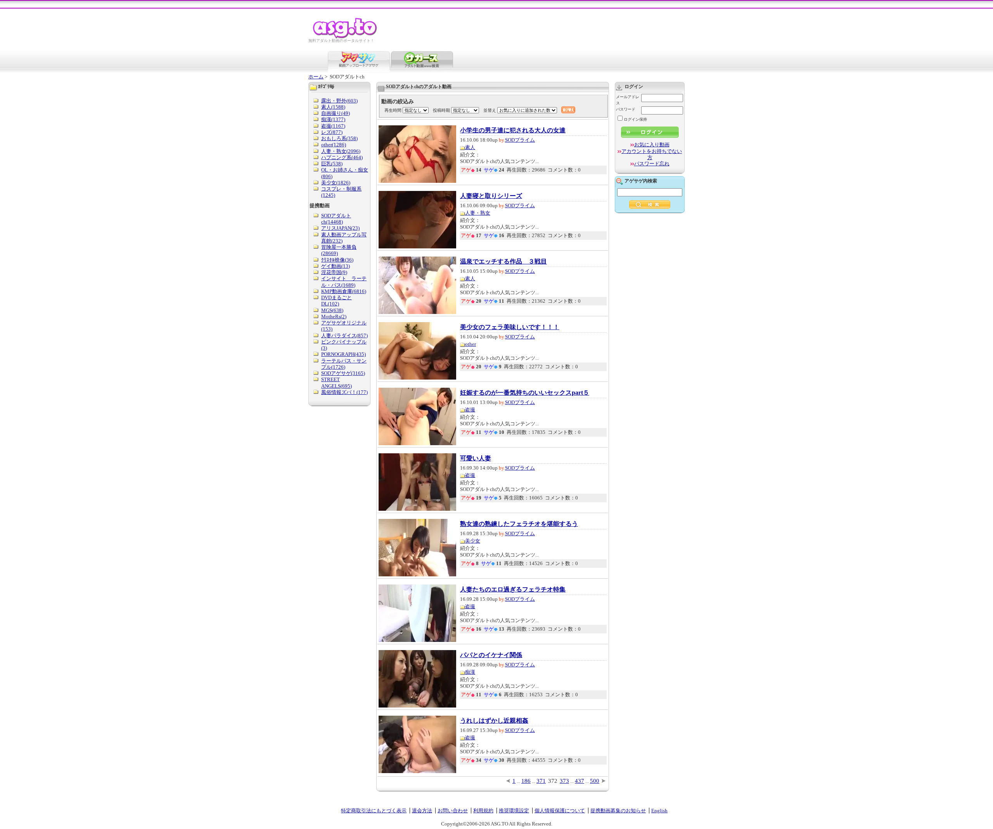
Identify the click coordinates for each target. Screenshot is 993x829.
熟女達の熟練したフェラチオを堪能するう (519, 524)
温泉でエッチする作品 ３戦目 (503, 261)
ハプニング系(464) (342, 157)
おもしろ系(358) (339, 138)
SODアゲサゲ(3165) (343, 373)
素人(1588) (333, 107)
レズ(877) (332, 132)
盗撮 (470, 410)
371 (541, 781)
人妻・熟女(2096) (340, 151)
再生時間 (392, 110)
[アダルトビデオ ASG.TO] (345, 37)
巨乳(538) (332, 163)
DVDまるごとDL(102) (336, 301)
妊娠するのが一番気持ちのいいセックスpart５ (524, 393)
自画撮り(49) (335, 113)
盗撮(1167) (333, 126)
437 (579, 781)
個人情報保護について (560, 810)
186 (526, 781)
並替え (489, 110)
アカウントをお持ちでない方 (651, 154)
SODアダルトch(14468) (336, 219)
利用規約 (483, 810)
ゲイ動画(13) (335, 266)
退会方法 (422, 810)
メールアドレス (627, 100)
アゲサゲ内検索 (641, 181)
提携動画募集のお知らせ (618, 810)
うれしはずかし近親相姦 (494, 721)
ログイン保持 (635, 119)
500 (594, 781)
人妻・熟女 (477, 213)
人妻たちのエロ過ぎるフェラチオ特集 (513, 589)
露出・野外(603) (339, 101)
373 (564, 781)
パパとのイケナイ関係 (491, 655)
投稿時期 (441, 110)
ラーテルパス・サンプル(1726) (344, 364)
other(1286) (333, 144)
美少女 (472, 541)
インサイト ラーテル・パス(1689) (344, 282)
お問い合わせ (453, 810)
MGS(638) (332, 310)
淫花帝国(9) (334, 272)
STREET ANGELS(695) (336, 382)
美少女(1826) (335, 183)
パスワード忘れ (651, 163)
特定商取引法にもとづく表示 (374, 810)
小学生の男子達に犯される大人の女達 (513, 130)
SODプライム (520, 140)
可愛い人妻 (475, 458)
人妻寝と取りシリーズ (491, 196)
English (659, 810)
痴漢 (470, 672)
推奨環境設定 (514, 810)
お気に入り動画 (651, 144)
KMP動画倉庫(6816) (343, 291)
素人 (470, 147)
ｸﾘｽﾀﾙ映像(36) (337, 260)
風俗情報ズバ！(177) (344, 392)
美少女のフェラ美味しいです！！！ (509, 327)
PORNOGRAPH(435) (343, 354)
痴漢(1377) (333, 119)
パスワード (625, 109)
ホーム (316, 77)
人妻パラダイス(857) (344, 335)
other (470, 344)
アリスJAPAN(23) (340, 228)
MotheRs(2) (333, 316)
